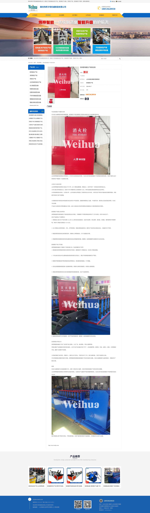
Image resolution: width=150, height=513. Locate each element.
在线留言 (101, 15)
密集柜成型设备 (34, 89)
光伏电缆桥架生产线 (35, 82)
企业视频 (61, 15)
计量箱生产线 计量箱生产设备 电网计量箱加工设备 (36, 137)
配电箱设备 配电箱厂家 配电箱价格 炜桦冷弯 (77, 486)
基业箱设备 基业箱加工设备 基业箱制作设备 (36, 134)
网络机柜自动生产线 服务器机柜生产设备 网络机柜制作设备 (36, 144)
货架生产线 (33, 78)
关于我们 (74, 15)
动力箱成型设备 (34, 85)
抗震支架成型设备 (35, 92)
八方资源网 (41, 507)
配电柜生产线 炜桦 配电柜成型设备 (112, 486)
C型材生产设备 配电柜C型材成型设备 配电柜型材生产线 (36, 124)
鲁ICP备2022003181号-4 (48, 502)
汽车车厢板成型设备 (35, 95)
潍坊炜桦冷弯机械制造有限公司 (40, 505)
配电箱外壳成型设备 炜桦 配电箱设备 (38, 486)
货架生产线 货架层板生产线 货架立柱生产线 (36, 121)
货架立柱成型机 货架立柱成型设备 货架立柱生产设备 (36, 140)
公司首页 (34, 15)
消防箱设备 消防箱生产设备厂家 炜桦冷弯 (57, 486)
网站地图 (57, 507)
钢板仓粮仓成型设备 (35, 102)
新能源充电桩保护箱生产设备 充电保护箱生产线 (36, 128)
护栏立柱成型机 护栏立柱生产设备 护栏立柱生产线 (36, 131)
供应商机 (48, 15)
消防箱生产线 (33, 75)
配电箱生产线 (33, 72)
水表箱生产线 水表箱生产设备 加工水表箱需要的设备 (36, 118)
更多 (42, 111)
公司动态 (88, 15)
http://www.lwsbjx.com (53, 445)
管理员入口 (52, 507)
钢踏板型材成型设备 (35, 99)
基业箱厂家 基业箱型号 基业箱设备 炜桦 (94, 486)
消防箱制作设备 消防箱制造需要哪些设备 (36, 115)
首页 (35, 62)
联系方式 (114, 15)
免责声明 (46, 507)
